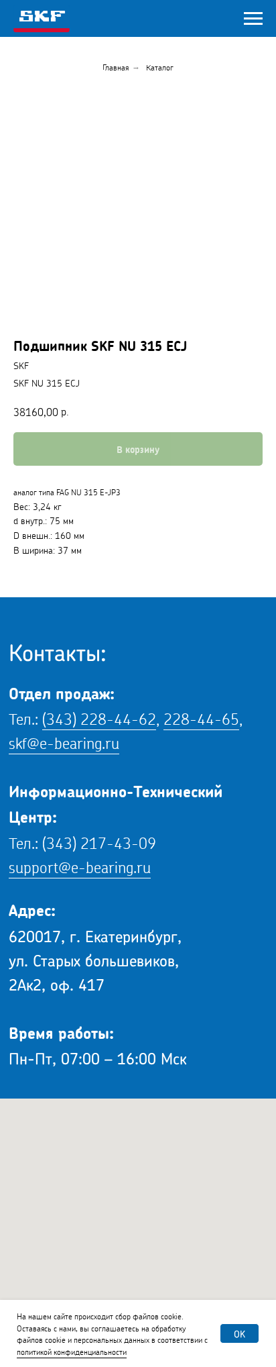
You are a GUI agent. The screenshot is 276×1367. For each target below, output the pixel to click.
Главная (115, 66)
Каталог (160, 66)
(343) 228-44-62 (99, 717)
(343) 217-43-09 (99, 841)
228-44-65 (201, 717)
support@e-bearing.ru (80, 865)
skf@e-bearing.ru (64, 741)
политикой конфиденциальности (72, 1351)
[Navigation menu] (253, 19)
